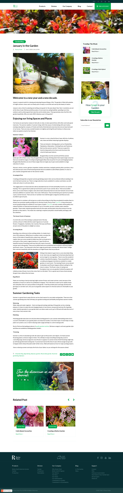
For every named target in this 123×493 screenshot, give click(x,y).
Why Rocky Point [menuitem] (57, 469)
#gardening (27, 353)
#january (21, 355)
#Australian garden (46, 353)
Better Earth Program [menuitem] (58, 471)
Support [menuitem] (94, 466)
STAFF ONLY (99, 490)
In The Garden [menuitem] (79, 469)
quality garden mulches (42, 326)
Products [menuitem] (42, 6)
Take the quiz (95, 112)
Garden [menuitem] (14, 471)
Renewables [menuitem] (40, 473)
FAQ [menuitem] (94, 1)
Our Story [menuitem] (55, 474)
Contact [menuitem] (90, 6)
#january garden (35, 353)
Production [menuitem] (15, 473)
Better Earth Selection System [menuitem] (20, 469)
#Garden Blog (19, 353)
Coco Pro (58, 202)
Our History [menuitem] (55, 473)
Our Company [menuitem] (67, 6)
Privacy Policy (107, 490)
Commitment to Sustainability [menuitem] (60, 482)
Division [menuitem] (54, 6)
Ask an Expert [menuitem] (95, 476)
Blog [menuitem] (79, 6)
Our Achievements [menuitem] (57, 478)
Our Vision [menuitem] (55, 476)
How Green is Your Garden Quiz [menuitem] (100, 474)
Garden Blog (19, 42)
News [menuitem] (76, 471)
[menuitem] (98, 1)
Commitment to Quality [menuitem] (58, 480)
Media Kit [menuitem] (94, 478)
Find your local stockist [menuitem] (98, 473)
